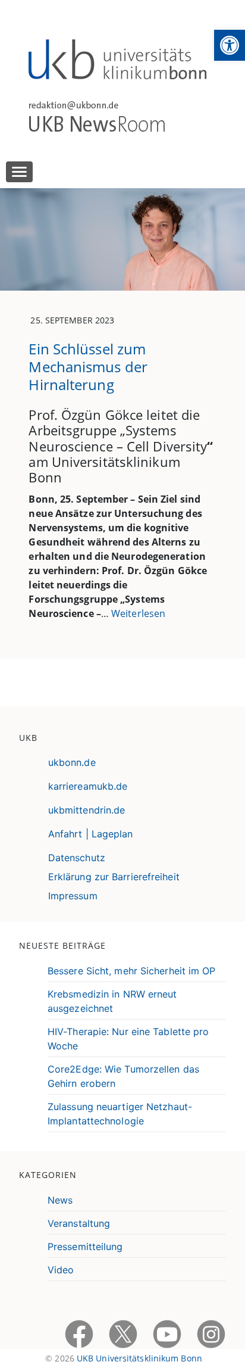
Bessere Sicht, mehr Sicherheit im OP (132, 971)
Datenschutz (76, 858)
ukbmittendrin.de (86, 810)
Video (61, 1270)
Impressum (73, 896)
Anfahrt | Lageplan (90, 834)
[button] (229, 45)
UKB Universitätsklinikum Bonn (139, 1358)
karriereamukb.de (88, 786)
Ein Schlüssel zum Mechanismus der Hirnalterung (88, 366)
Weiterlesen (138, 613)
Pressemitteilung (85, 1246)
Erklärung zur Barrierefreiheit (114, 877)
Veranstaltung (79, 1223)
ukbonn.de (72, 762)
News (60, 1200)
